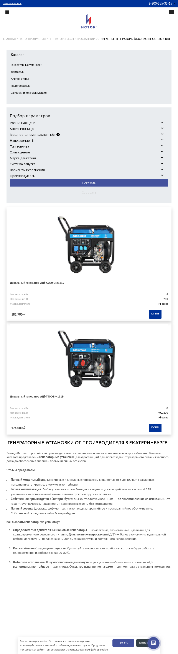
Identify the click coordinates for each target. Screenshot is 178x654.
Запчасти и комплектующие (29, 93)
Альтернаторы (20, 79)
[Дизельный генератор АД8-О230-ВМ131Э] (89, 245)
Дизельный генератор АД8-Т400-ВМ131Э (37, 396)
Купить (155, 314)
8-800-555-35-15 (160, 3)
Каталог (17, 55)
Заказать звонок (12, 3)
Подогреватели (21, 86)
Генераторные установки (26, 65)
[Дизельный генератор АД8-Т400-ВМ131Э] (89, 359)
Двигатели (18, 72)
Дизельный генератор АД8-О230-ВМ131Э (37, 283)
